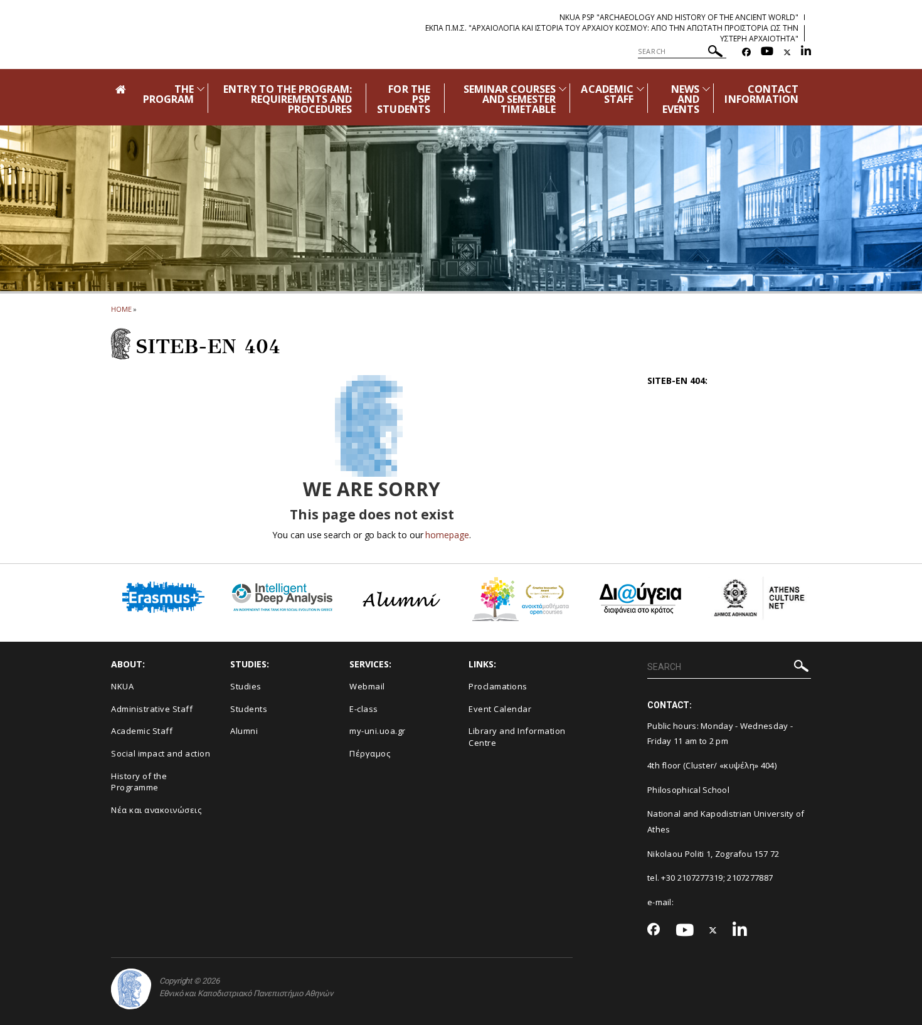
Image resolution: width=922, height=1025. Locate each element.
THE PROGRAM (168, 94)
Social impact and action (160, 753)
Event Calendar (500, 708)
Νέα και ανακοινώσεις (156, 809)
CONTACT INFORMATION (761, 94)
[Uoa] (131, 989)
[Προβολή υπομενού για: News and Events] (706, 89)
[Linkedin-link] (806, 52)
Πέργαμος (369, 753)
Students (248, 708)
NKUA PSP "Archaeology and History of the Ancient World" (678, 17)
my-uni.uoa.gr (377, 730)
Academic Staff (141, 730)
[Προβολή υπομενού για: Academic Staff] (640, 89)
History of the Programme (139, 782)
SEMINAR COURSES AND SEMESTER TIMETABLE (510, 99)
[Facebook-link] (746, 52)
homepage (447, 535)
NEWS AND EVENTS (680, 99)
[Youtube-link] (767, 52)
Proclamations (498, 686)
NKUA (122, 686)
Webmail (367, 686)
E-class (363, 708)
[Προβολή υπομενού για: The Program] (201, 89)
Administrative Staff (152, 708)
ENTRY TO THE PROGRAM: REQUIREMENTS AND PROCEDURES (287, 99)
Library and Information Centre (517, 736)
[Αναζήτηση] (715, 53)
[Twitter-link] (787, 52)
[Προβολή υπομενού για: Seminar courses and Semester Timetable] (563, 89)
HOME (121, 309)
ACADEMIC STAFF (607, 94)
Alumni (244, 730)
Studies (246, 686)
